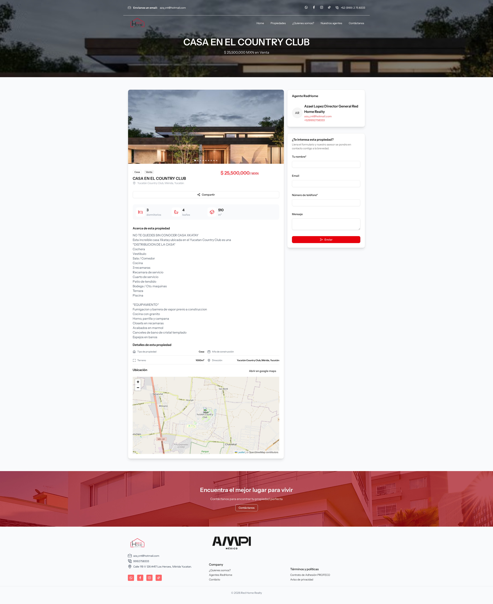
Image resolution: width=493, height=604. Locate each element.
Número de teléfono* (305, 195)
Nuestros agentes (331, 23)
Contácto (214, 579)
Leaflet (241, 452)
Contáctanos (356, 23)
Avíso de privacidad (301, 579)
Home (260, 23)
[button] (206, 411)
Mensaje (297, 214)
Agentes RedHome (220, 575)
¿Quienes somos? (303, 23)
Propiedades (278, 23)
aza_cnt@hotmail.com (173, 7)
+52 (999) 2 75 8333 (353, 7)
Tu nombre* (299, 156)
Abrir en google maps (262, 371)
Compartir (208, 194)
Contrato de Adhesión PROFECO (310, 575)
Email (295, 175)
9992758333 (141, 561)
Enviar (328, 239)
